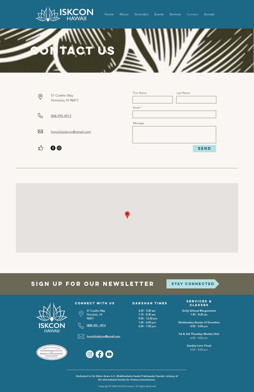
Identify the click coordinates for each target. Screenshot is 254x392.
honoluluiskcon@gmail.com (71, 132)
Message (138, 123)
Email (136, 107)
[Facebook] (53, 148)
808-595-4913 (61, 116)
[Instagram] (59, 148)
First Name (140, 92)
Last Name (183, 92)
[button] (175, 14)
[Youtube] (109, 354)
